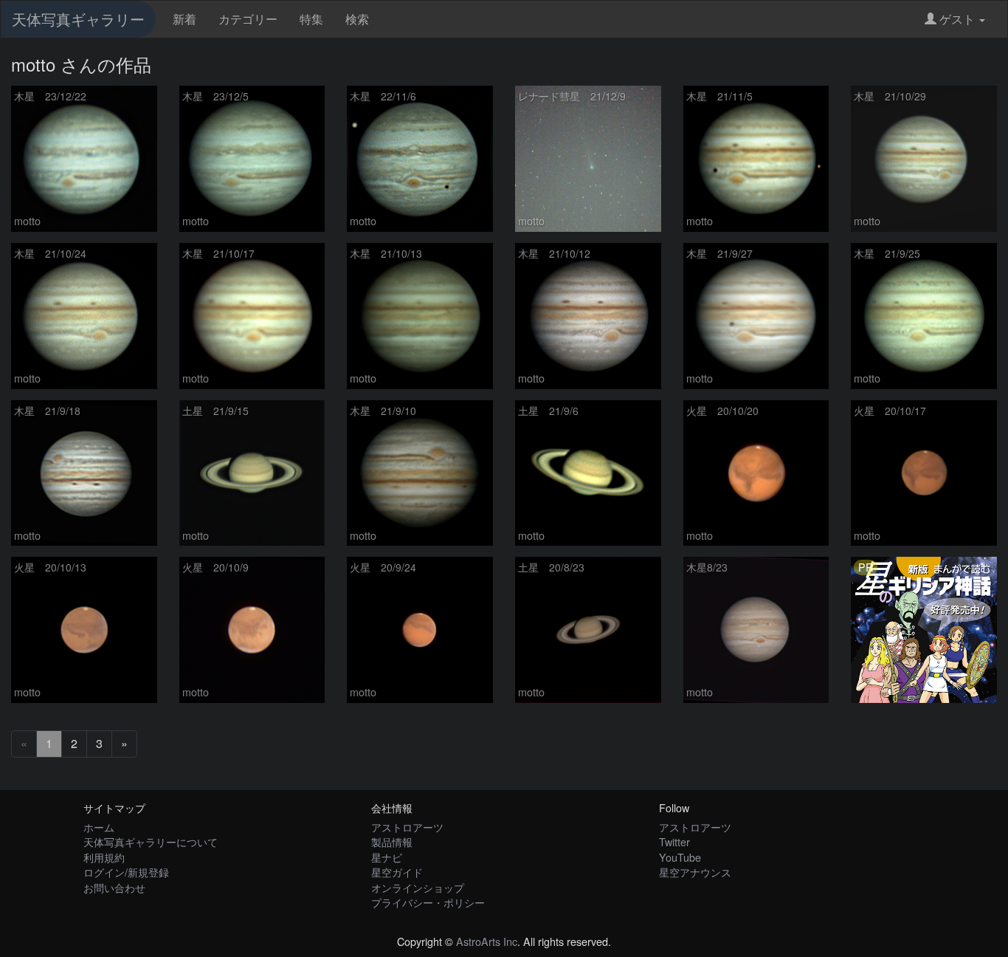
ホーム (98, 826)
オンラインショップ (417, 887)
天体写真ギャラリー (78, 19)
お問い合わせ (114, 887)
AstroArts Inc (486, 941)
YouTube (680, 857)
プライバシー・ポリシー (428, 902)
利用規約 (104, 857)
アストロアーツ (407, 826)
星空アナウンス (695, 871)
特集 (311, 18)
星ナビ (386, 857)
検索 (357, 18)
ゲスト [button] (957, 18)
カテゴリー (247, 18)
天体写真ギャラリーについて (150, 841)
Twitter (674, 841)
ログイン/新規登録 (126, 871)
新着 (184, 18)
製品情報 (391, 841)
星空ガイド (397, 871)
